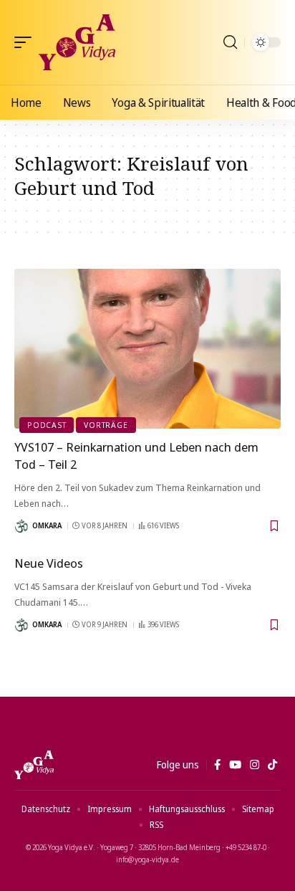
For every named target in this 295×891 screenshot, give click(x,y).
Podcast (46, 424)
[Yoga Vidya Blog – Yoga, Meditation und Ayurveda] (34, 765)
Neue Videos (48, 563)
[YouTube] (235, 765)
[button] (26, 42)
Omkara (47, 525)
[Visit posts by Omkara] (21, 526)
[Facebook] (217, 765)
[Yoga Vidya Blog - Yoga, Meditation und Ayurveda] (77, 42)
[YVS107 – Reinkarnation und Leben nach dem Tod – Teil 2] (147, 349)
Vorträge (105, 424)
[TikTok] (272, 765)
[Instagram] (254, 765)
